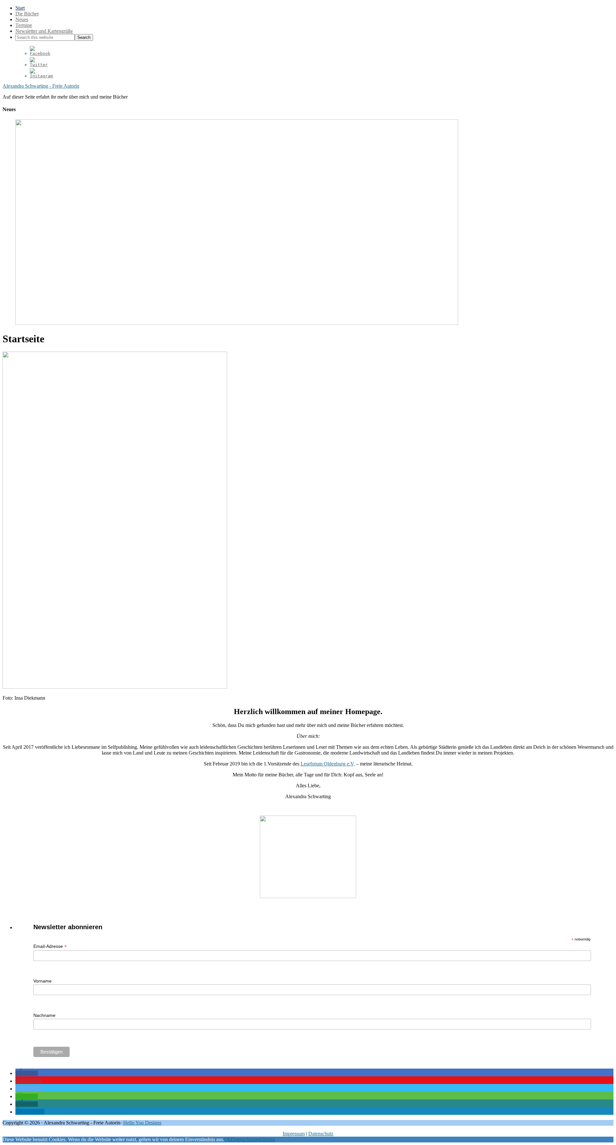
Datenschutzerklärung (253, 1139)
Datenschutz (320, 1133)
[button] (26, 1073)
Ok (227, 1139)
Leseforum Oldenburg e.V (327, 763)
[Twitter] (39, 64)
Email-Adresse (50, 946)
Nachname (44, 1015)
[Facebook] (40, 53)
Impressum (294, 1133)
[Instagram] (41, 76)
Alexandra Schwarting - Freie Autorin (41, 86)
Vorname (42, 980)
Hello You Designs (142, 1122)
